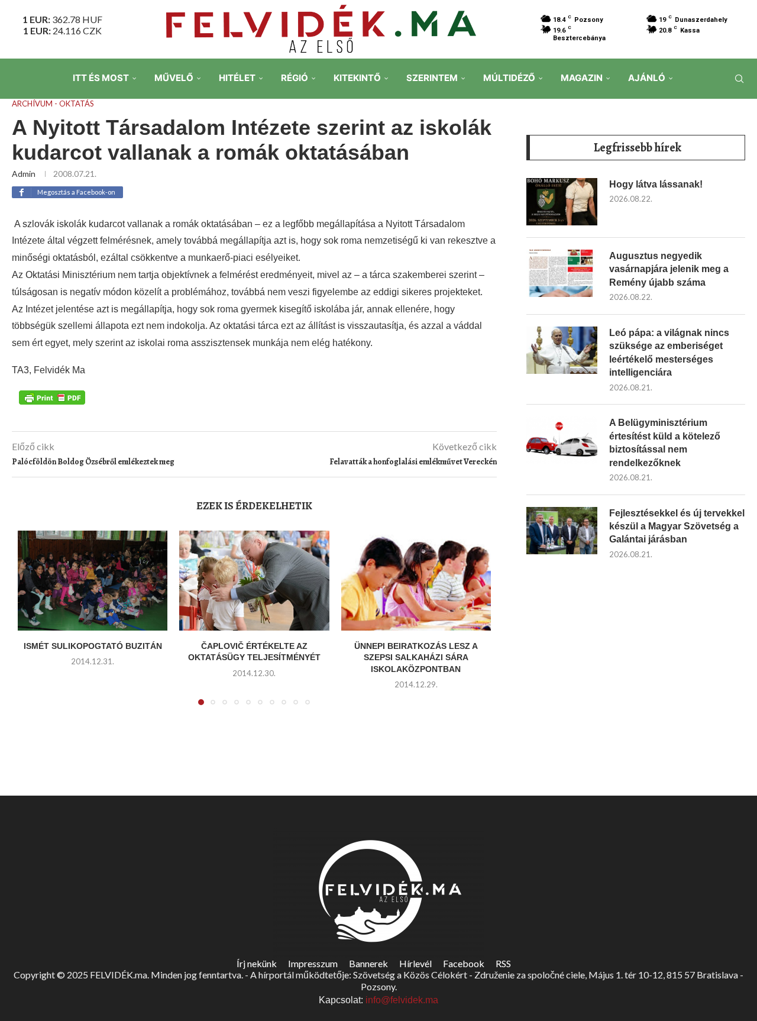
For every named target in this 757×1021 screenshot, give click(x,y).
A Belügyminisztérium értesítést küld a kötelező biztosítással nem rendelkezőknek (664, 442)
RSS (503, 963)
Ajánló (646, 77)
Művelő (173, 77)
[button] (34, 625)
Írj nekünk (257, 963)
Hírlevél (415, 963)
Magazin (582, 77)
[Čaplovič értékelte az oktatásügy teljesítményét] (254, 581)
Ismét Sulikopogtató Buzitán (93, 646)
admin (23, 174)
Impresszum (313, 963)
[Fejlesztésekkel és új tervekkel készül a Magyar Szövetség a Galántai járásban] (561, 530)
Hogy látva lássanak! (656, 184)
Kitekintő (357, 77)
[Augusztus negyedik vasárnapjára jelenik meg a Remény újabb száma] (561, 273)
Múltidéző (509, 77)
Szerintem (432, 77)
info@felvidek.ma (401, 1000)
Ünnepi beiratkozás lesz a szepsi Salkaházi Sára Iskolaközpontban (416, 657)
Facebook (463, 963)
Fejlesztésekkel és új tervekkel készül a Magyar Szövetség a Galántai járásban (677, 526)
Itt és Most (101, 77)
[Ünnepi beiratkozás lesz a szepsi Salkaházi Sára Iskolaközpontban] (416, 581)
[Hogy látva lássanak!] (561, 201)
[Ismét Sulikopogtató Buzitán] (92, 581)
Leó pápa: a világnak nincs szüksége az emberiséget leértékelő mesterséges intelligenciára (669, 352)
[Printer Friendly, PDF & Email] (52, 397)
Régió (294, 77)
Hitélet (237, 77)
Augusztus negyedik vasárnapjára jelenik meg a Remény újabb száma (669, 269)
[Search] (739, 79)
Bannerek (368, 963)
